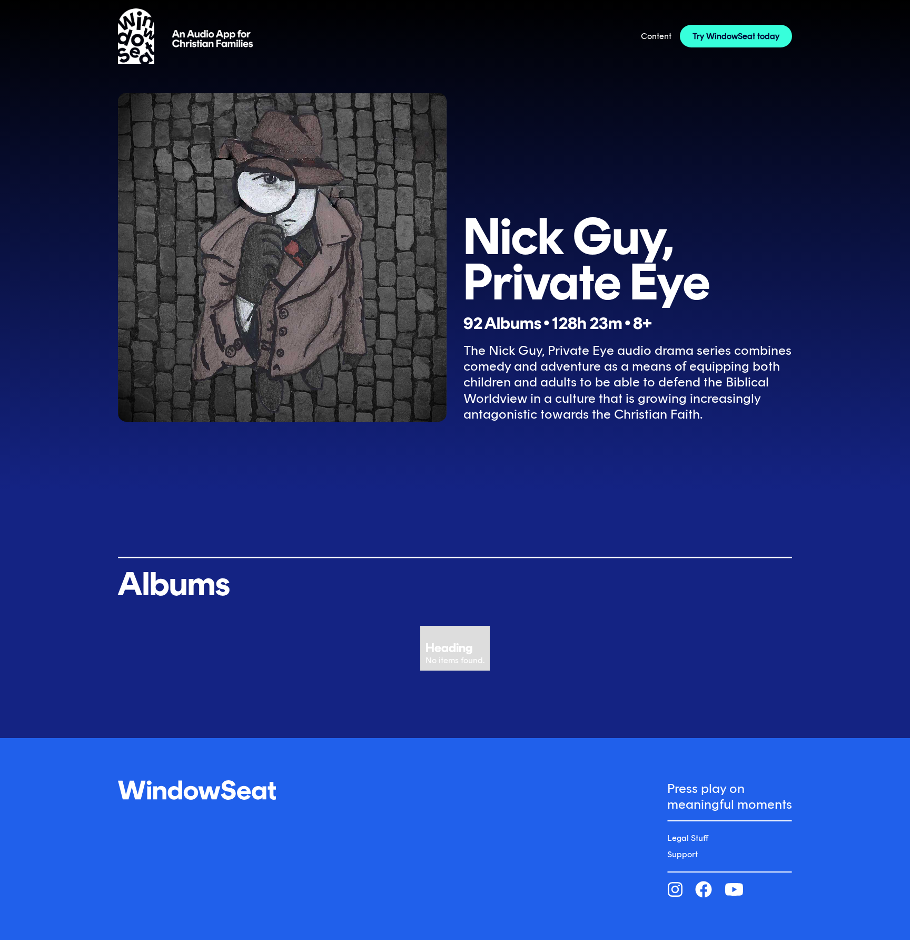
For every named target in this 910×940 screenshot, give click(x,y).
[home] (185, 36)
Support (682, 854)
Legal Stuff (687, 838)
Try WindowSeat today (736, 36)
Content (656, 36)
